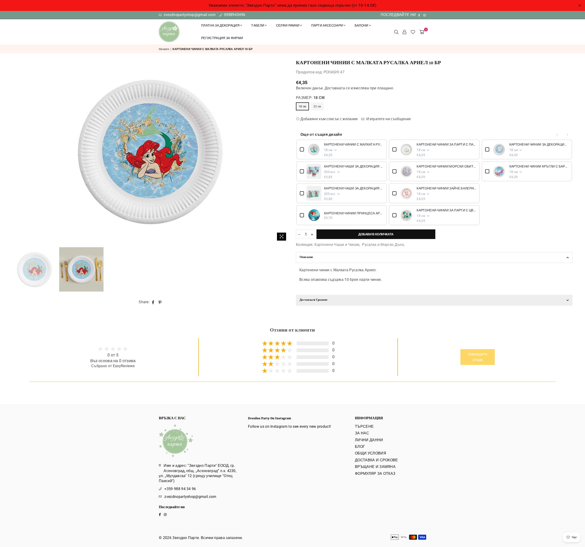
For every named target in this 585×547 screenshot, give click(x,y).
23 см (317, 106)
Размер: (310, 98)
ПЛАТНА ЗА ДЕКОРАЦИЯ (220, 25)
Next (285, 152)
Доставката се (337, 88)
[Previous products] (557, 134)
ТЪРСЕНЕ (364, 426)
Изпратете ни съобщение (388, 119)
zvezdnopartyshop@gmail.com (188, 15)
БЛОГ (360, 446)
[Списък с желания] (413, 31)
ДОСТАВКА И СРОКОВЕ (376, 460)
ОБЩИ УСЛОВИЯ (370, 453)
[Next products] (567, 134)
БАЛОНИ (361, 25)
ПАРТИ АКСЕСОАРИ (327, 25)
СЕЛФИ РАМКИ (288, 25)
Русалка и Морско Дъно (383, 244)
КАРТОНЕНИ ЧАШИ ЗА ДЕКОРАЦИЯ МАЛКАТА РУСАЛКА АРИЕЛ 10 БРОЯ (353, 166)
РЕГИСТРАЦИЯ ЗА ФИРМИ (222, 38)
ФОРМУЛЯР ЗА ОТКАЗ (375, 473)
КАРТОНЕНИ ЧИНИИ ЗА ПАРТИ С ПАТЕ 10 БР (446, 144)
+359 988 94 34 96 (180, 489)
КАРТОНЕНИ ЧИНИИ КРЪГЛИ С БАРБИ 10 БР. (539, 166)
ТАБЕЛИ (257, 25)
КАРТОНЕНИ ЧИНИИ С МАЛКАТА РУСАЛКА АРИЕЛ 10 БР (353, 144)
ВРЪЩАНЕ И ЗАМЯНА (375, 467)
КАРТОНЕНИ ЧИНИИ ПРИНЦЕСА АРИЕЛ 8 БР (353, 213)
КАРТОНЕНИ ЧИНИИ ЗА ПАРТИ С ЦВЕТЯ (446, 210)
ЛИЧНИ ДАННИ (369, 440)
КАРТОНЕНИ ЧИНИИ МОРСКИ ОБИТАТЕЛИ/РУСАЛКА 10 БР (446, 166)
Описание (306, 257)
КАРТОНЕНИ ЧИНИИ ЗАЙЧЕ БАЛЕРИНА (446, 188)
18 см (302, 106)
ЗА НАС (362, 433)
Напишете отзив (477, 357)
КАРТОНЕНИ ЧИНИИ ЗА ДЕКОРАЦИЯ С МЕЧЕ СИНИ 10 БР (539, 144)
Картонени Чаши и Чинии (336, 244)
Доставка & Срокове (314, 300)
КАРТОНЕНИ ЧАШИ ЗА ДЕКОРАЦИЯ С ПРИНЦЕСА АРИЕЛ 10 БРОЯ (353, 188)
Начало (164, 49)
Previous (17, 152)
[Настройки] (404, 31)
